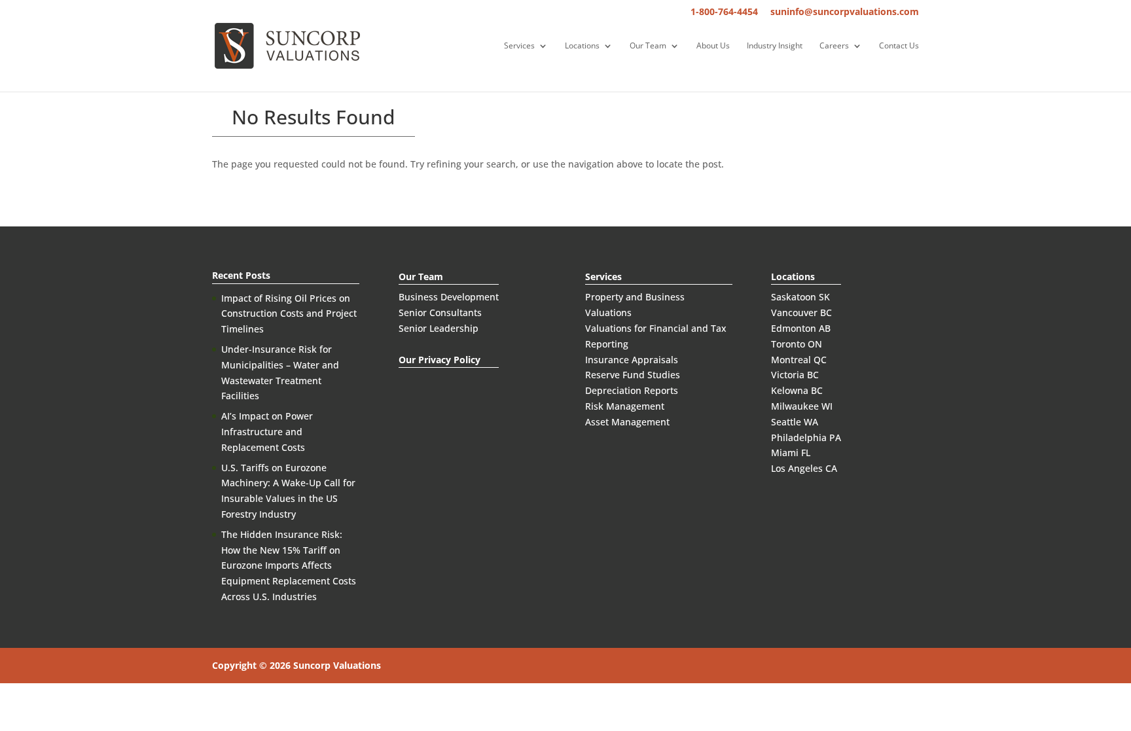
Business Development (449, 297)
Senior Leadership (438, 328)
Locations (582, 46)
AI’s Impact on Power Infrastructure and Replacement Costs (267, 432)
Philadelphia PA (806, 437)
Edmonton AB (801, 328)
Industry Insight (774, 46)
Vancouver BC (801, 312)
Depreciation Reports (631, 390)
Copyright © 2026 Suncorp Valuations (296, 665)
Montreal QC (799, 359)
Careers (834, 46)
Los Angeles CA (804, 468)
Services (519, 46)
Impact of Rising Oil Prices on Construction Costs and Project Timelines (289, 314)
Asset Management (627, 422)
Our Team (648, 46)
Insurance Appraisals (631, 359)
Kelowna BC (797, 390)
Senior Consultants (440, 312)
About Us (713, 46)
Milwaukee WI (802, 406)
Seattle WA (794, 422)
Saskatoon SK (800, 297)
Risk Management (624, 406)
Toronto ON (796, 344)
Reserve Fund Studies (632, 374)
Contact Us (899, 46)
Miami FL (790, 452)
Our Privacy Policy (439, 359)
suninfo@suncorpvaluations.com (844, 12)
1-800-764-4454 (724, 12)
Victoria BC (795, 374)
